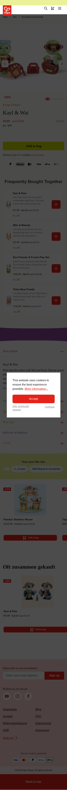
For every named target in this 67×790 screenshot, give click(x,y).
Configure (50, 407)
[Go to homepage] (7, 10)
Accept (33, 398)
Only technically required (21, 408)
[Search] (45, 8)
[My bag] (52, 8)
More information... (36, 388)
